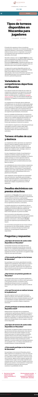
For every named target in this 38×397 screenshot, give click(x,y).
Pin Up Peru (19, 19)
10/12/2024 (24, 38)
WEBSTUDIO (9, 394)
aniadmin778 (16, 38)
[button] (1, 13)
